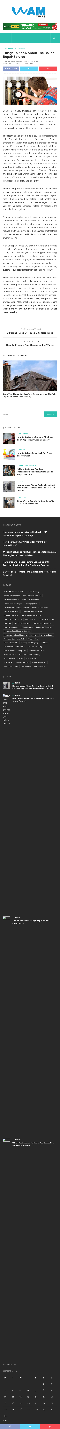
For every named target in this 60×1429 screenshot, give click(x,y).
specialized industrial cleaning (16, 662)
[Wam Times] (29, 11)
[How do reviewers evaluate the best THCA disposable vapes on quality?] (9, 438)
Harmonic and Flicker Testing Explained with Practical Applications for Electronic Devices (37, 488)
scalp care (22, 651)
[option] (30, 379)
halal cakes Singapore (42, 623)
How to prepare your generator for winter (30, 345)
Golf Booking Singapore (13, 619)
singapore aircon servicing (29, 655)
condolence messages (13, 604)
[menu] (7, 38)
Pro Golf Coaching (35, 647)
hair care (7, 623)
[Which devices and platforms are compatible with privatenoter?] (6, 1247)
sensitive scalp (10, 655)
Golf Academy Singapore (31, 615)
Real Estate (25, 498)
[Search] (54, 38)
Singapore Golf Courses (13, 658)
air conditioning (32, 592)
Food (22, 450)
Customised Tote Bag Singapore (16, 608)
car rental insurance (30, 600)
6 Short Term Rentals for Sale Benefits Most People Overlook (30, 573)
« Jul (5, 1421)
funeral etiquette (11, 615)
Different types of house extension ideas (30, 333)
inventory (34, 635)
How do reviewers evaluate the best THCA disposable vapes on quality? (25, 534)
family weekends (11, 611)
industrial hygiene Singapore (15, 635)
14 (36, 1397)
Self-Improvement (28, 466)
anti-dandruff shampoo (32, 596)
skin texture (31, 658)
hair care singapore (22, 623)
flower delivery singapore (32, 611)
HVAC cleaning (27, 627)
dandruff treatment (40, 608)
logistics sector (47, 635)
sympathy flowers (39, 662)
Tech (21, 482)
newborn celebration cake (14, 639)
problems (44, 643)
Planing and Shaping (29, 643)
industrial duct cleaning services (17, 631)
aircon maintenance (12, 596)
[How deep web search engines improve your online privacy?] (6, 803)
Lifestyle (23, 434)
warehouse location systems (33, 666)
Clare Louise (32, 61)
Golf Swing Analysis (46, 619)
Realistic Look (9, 651)
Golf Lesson (30, 619)
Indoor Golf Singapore (44, 627)
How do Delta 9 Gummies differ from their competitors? (24, 544)
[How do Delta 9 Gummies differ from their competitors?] (9, 454)
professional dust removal (14, 647)
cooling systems (31, 604)
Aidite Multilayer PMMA (13, 592)
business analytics (11, 600)
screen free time (36, 651)
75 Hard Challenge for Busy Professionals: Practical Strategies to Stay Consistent (35, 472)
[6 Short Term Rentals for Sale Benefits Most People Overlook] (9, 502)
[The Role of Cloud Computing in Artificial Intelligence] (6, 1025)
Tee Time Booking (11, 666)
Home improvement (15, 48)
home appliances (11, 627)
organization (33, 639)
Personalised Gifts (11, 643)
